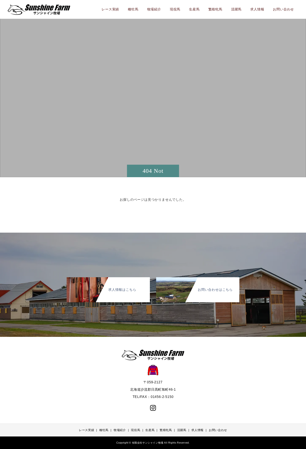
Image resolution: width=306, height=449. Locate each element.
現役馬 (175, 9)
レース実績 (110, 9)
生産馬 (194, 9)
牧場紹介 (154, 9)
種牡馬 (133, 9)
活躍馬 (236, 9)
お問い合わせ (283, 9)
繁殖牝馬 (215, 9)
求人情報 (257, 9)
